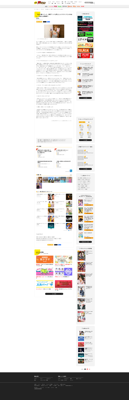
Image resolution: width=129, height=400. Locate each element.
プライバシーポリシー (56, 384)
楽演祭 (56, 387)
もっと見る (54, 293)
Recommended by (66, 230)
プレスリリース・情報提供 (49, 384)
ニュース (49, 1)
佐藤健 (86, 189)
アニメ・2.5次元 (70, 1)
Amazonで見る (88, 205)
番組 (55, 3)
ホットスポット (80, 182)
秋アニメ (83, 189)
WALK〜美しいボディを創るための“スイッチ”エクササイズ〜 (45, 238)
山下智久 (82, 184)
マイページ (39, 384)
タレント (58, 3)
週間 (88, 122)
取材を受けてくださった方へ (44, 385)
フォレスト (88, 182)
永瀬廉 (79, 184)
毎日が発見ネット (36, 387)
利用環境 (50, 385)
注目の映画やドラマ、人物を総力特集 (42, 253)
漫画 (62, 3)
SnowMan (83, 179)
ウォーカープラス (42, 387)
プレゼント (73, 3)
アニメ (41, 378)
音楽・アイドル (78, 378)
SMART (60, 238)
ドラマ (53, 1)
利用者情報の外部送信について (69, 385)
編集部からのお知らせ (63, 384)
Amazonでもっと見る (85, 241)
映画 (62, 1)
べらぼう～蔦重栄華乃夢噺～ (82, 187)
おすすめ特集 (40, 252)
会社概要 (35, 384)
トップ (49, 3)
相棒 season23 (87, 179)
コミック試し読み (67, 3)
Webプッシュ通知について (61, 385)
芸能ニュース (38, 9)
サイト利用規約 (54, 385)
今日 (82, 122)
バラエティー (58, 1)
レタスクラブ (52, 387)
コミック (80, 1)
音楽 (65, 1)
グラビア (75, 1)
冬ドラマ (88, 187)
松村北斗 (84, 182)
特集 (52, 3)
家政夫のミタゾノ (87, 184)
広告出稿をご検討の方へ (37, 385)
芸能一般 (42, 9)
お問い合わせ (43, 384)
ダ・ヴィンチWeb (47, 387)
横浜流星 (79, 179)
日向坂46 (79, 189)
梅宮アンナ (56, 238)
